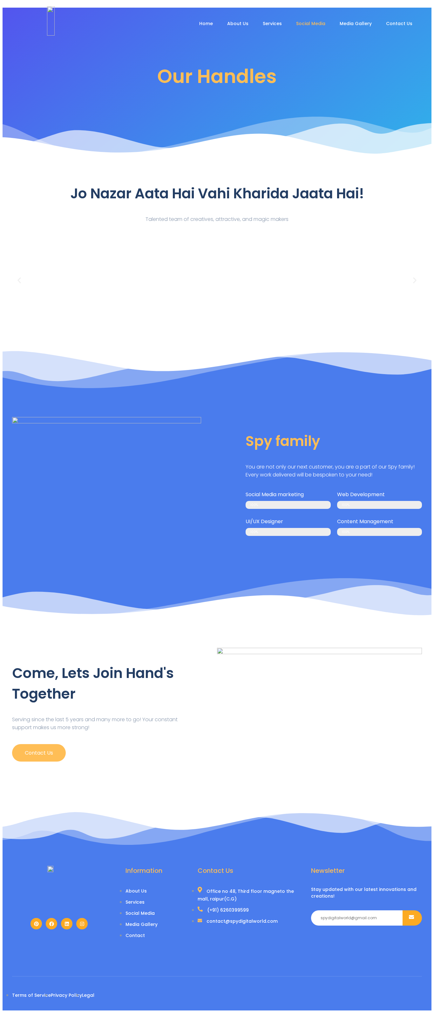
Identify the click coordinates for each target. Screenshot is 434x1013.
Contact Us (399, 23)
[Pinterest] (36, 923)
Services (272, 23)
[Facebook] (51, 923)
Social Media (310, 23)
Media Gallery (356, 23)
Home (206, 23)
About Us (237, 23)
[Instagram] (82, 923)
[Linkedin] (66, 923)
